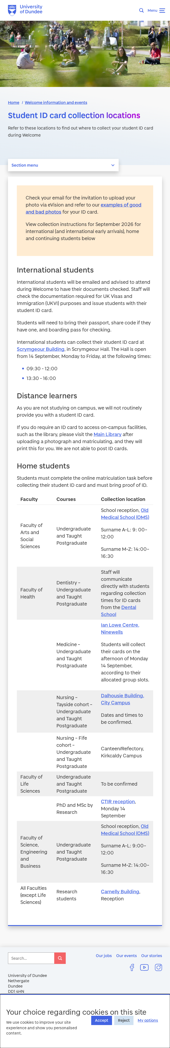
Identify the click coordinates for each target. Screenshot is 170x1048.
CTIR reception (118, 801)
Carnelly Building (120, 891)
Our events (126, 955)
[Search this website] (143, 10)
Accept (101, 1020)
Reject (124, 1020)
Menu (152, 10)
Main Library (108, 434)
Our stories (151, 955)
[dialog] (85, 1021)
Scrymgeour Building (40, 349)
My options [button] (148, 1020)
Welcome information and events (56, 102)
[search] (60, 958)
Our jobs (104, 955)
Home (13, 102)
